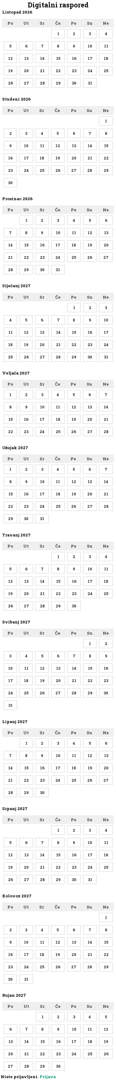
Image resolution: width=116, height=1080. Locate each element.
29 (58, 83)
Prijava (48, 1076)
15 (58, 58)
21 (42, 70)
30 (74, 83)
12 (10, 58)
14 (42, 58)
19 (10, 70)
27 (26, 83)
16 (74, 58)
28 (42, 83)
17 (90, 58)
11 (106, 46)
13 (26, 58)
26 (10, 83)
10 (90, 46)
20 (26, 70)
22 (58, 70)
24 (90, 70)
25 (106, 70)
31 (90, 83)
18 (106, 58)
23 (74, 70)
